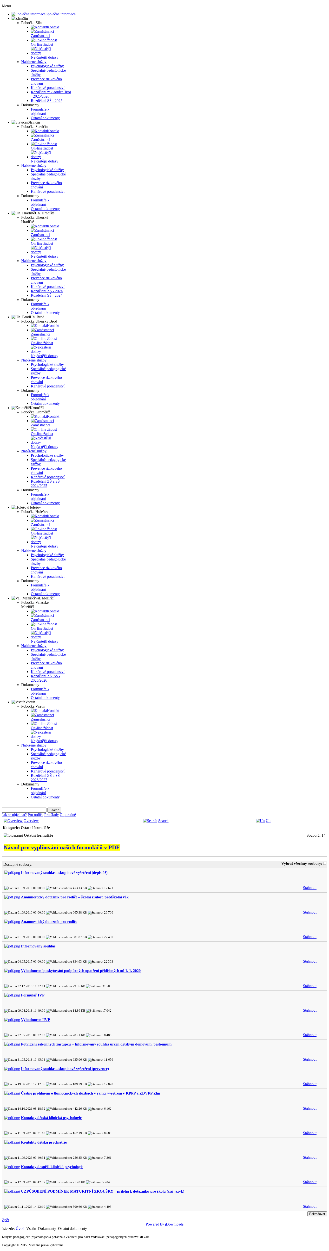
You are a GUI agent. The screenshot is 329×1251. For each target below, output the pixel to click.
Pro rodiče (35, 815)
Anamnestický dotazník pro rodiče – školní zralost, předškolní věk (75, 897)
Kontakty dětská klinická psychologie (51, 1118)
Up (268, 821)
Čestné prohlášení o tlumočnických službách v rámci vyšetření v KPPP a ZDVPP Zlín (90, 1093)
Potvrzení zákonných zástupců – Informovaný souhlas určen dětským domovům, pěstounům (96, 1044)
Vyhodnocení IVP (35, 1020)
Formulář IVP (33, 995)
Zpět (5, 1220)
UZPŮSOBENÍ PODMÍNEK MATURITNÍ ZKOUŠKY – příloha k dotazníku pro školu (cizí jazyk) (102, 1191)
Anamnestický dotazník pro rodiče (49, 922)
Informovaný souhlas (38, 946)
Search (163, 821)
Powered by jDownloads (165, 1224)
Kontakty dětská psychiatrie (44, 1142)
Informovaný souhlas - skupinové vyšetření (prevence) (65, 1069)
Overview (31, 821)
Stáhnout (309, 888)
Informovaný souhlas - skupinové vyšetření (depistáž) (64, 873)
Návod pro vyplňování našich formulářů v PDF (62, 847)
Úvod (20, 1228)
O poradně (68, 815)
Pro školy (51, 815)
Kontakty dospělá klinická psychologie (52, 1167)
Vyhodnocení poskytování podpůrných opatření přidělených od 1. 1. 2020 (81, 971)
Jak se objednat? (14, 815)
